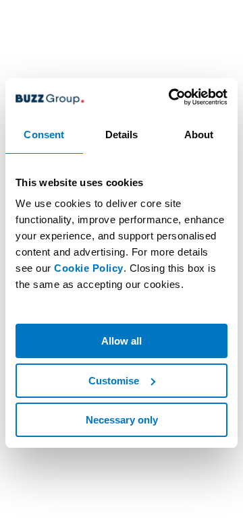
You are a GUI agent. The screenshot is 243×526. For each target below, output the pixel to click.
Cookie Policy (89, 268)
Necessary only (122, 420)
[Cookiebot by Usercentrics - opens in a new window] (171, 97)
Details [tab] (121, 134)
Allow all (121, 341)
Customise (113, 380)
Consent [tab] (44, 134)
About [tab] (199, 134)
